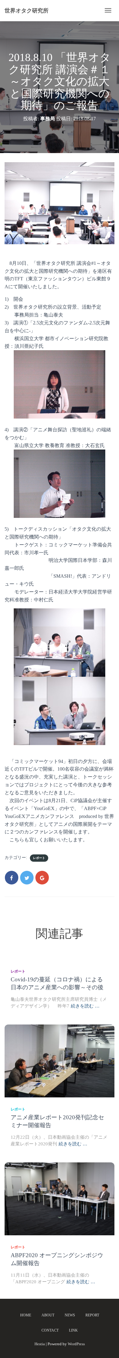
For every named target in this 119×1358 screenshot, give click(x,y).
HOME (25, 1315)
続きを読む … (85, 1006)
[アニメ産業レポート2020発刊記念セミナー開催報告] (59, 1060)
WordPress (76, 1344)
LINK (73, 1330)
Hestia (39, 1344)
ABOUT (47, 1315)
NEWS (70, 1315)
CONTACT (50, 1330)
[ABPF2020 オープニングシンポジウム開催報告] (59, 1198)
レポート (39, 858)
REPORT (92, 1315)
